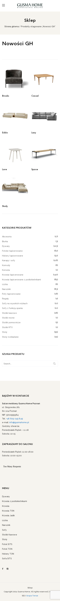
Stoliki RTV (7, 327)
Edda (5, 132)
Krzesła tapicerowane (12, 275)
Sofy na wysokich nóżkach (14, 303)
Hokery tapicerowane (12, 256)
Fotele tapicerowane (12, 251)
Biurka (5, 241)
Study (5, 206)
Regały (5, 299)
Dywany (6, 246)
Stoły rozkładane (10, 337)
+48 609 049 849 (14, 419)
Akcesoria (6, 236)
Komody (6, 265)
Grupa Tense (32, 596)
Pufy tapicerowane (11, 294)
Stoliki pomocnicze (11, 322)
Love (4, 169)
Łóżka (5, 284)
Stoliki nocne (8, 318)
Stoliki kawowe (9, 313)
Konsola (6, 270)
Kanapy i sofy (8, 260)
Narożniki (6, 289)
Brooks (5, 96)
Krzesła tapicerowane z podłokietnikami (21, 280)
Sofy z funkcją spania (12, 308)
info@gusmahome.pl (19, 422)
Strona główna (11, 26)
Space (34, 169)
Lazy (33, 132)
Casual (35, 96)
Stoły (4, 332)
